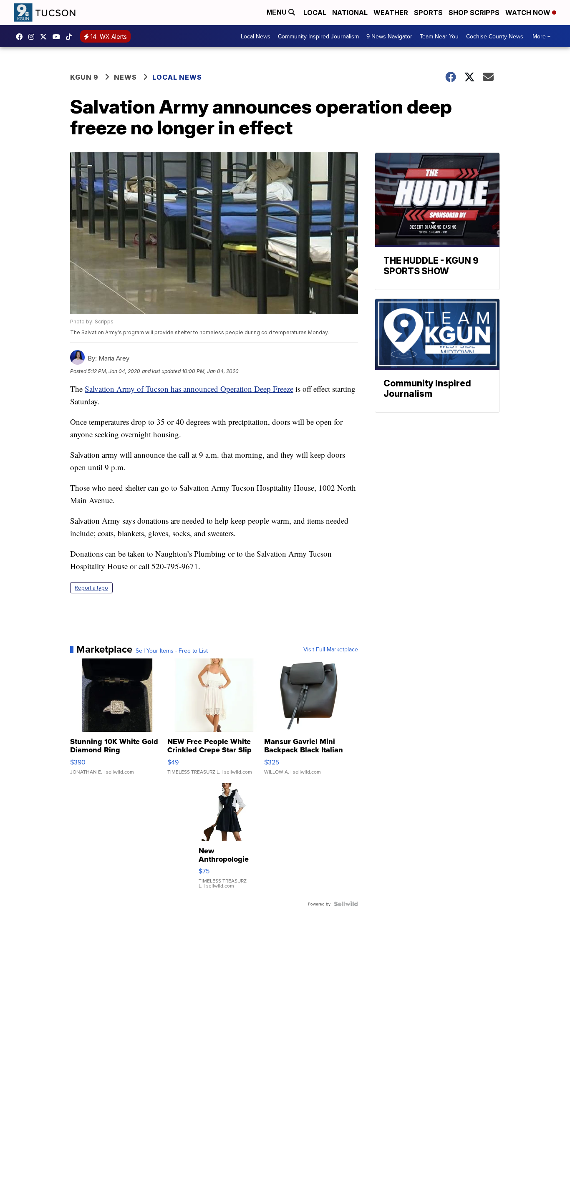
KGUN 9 (84, 77)
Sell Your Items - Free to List (172, 650)
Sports (428, 12)
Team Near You (439, 36)
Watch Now (528, 12)
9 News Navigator (389, 36)
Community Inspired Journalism (318, 36)
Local (314, 12)
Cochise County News (494, 36)
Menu (277, 12)
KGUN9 (45, 36)
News (125, 77)
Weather (390, 12)
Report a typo (91, 588)
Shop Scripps (474, 12)
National (350, 12)
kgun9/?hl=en (33, 36)
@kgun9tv (71, 36)
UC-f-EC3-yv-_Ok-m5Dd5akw (58, 36)
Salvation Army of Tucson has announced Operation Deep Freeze (189, 388)
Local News (255, 36)
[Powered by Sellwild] (346, 904)
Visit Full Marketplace (330, 649)
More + (541, 36)
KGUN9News (21, 36)
